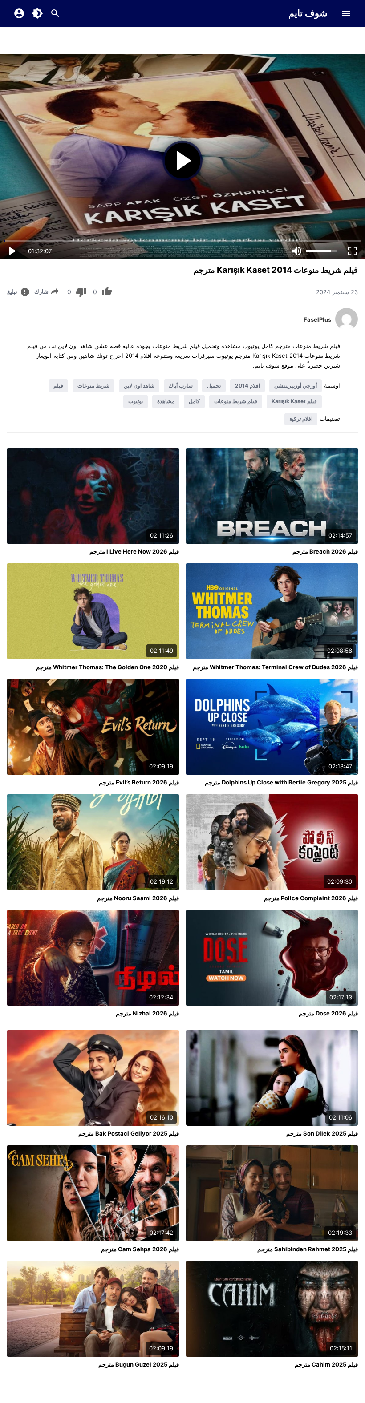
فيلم (58, 385)
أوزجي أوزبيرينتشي (295, 385)
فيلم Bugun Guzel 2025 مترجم (138, 1364)
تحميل (214, 385)
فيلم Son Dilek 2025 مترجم (322, 1133)
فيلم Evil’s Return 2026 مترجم (139, 782)
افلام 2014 (247, 385)
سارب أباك (181, 385)
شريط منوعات (93, 385)
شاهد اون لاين (139, 385)
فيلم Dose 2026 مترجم (328, 1013)
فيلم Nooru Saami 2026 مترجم (138, 898)
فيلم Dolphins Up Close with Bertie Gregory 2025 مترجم (281, 782)
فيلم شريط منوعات (235, 401)
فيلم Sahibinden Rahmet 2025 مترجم (307, 1249)
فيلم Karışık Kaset (294, 401)
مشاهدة (165, 401)
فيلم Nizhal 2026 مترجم (147, 1013)
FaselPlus (317, 319)
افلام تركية (300, 419)
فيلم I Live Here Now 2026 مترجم (134, 551)
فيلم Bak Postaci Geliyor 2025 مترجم (128, 1133)
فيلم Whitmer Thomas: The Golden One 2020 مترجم (107, 667)
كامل (194, 401)
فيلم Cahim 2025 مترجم (326, 1364)
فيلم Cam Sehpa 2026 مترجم (140, 1249)
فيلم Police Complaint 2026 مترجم (311, 898)
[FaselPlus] (346, 328)
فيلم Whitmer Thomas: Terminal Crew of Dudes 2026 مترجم (275, 667)
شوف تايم (308, 13)
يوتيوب (135, 401)
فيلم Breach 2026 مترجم (325, 551)
